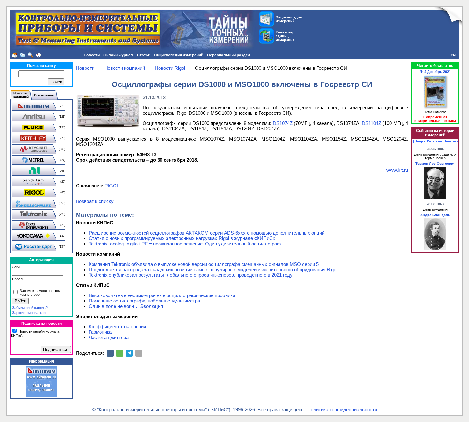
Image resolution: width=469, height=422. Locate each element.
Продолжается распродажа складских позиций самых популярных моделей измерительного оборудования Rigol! (214, 269)
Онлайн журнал (118, 55)
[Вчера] (419, 141)
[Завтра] (451, 141)
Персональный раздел (228, 55)
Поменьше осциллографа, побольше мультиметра (144, 300)
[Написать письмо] (22, 55)
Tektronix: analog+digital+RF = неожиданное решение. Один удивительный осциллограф (185, 243)
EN (453, 55)
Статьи (143, 55)
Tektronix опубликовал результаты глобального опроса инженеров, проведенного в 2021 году (191, 275)
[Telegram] (129, 353)
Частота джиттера (109, 337)
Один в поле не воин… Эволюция (126, 306)
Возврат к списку (95, 201)
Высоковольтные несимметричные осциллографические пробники (162, 295)
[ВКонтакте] (110, 353)
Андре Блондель (435, 215)
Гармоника (100, 332)
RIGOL (111, 185)
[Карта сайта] (38, 55)
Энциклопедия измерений (178, 55)
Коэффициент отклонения (117, 326)
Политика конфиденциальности (342, 409)
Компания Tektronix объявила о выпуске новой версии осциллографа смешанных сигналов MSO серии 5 (204, 264)
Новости (92, 55)
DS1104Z (371, 123)
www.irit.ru (397, 170)
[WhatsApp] (119, 353)
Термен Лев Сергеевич (435, 163)
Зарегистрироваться (29, 313)
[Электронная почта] (138, 353)
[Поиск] (30, 55)
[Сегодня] (434, 141)
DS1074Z (283, 123)
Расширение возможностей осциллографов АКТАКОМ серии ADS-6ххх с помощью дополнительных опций (206, 233)
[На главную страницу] (14, 55)
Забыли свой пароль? (30, 307)
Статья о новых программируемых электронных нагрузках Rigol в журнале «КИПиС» (182, 238)
